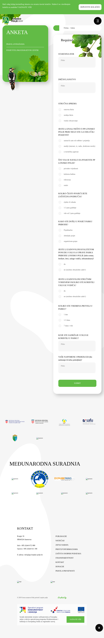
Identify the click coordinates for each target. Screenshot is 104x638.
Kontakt (60, 562)
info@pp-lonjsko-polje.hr (33, 555)
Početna (66, 28)
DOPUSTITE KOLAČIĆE (90, 7)
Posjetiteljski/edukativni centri (22, 50)
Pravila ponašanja (15, 44)
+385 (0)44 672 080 (28, 545)
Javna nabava (62, 545)
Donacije (60, 567)
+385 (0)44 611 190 (30, 549)
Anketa (72, 28)
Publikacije (61, 536)
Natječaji (60, 541)
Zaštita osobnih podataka (68, 554)
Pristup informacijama (67, 549)
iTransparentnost (65, 558)
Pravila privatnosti (65, 571)
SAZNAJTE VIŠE (25, 7)
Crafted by (62, 597)
